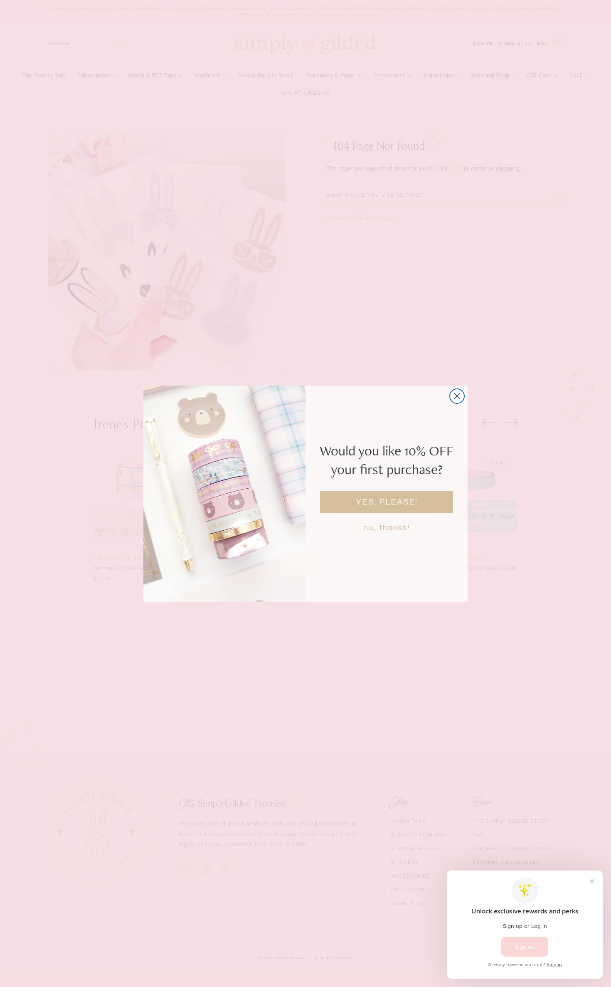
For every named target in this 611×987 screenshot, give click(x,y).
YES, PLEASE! (387, 502)
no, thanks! (387, 528)
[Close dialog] (457, 396)
